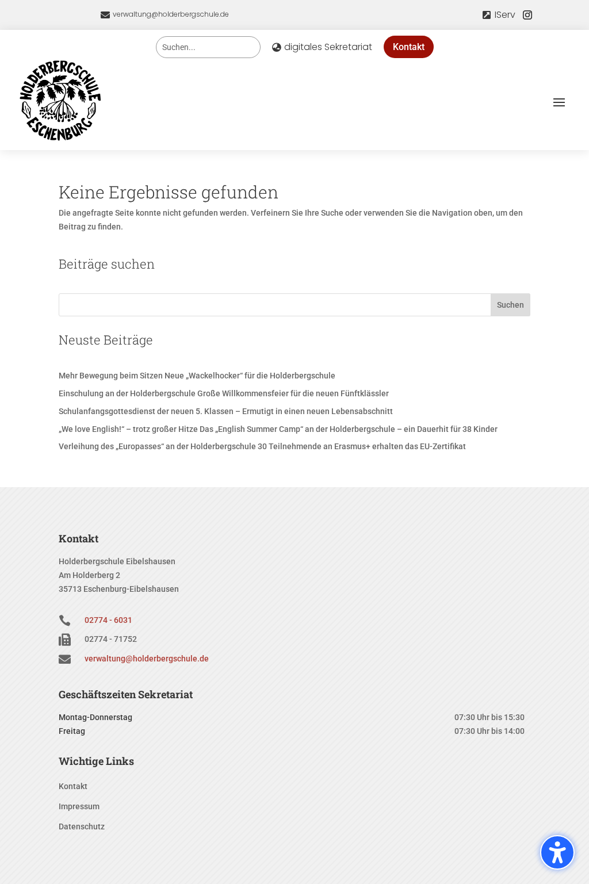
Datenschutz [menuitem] (82, 826)
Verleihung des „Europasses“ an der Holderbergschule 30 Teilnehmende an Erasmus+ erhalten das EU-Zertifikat (262, 446)
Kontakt (408, 46)
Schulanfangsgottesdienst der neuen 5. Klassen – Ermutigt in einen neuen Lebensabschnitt (226, 411)
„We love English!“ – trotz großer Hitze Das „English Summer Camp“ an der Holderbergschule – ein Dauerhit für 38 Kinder (278, 429)
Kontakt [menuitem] (73, 786)
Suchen (510, 304)
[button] (559, 102)
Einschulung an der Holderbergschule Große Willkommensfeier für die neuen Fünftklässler (224, 393)
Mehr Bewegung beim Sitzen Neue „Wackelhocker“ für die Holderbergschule (197, 375)
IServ (505, 14)
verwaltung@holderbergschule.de (171, 14)
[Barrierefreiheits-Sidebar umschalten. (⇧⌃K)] (557, 852)
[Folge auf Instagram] (527, 15)
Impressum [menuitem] (79, 806)
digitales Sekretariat (328, 46)
